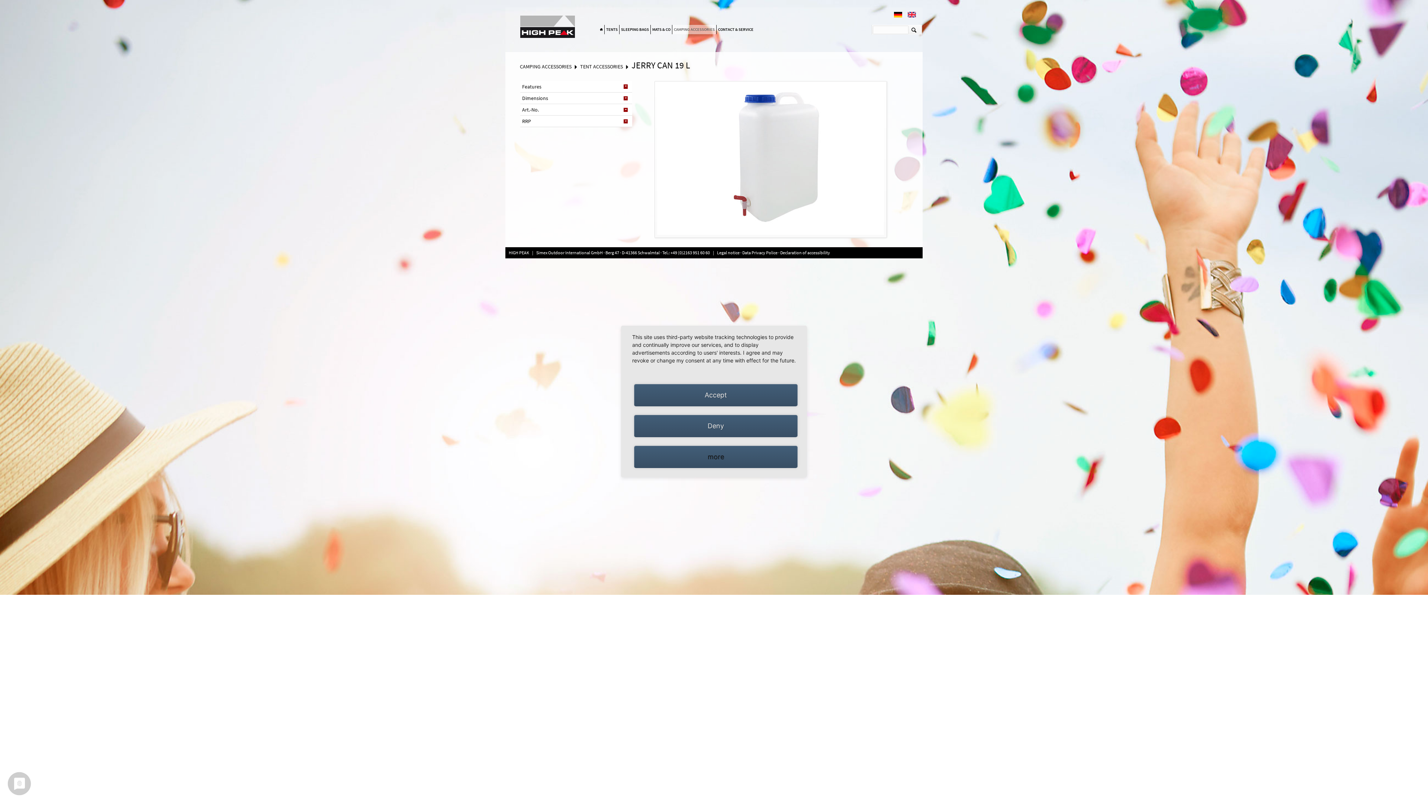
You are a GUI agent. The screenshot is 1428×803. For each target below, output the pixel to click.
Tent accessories (601, 66)
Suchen (914, 30)
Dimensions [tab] (535, 98)
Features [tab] (531, 86)
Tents (612, 29)
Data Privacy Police (760, 252)
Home (601, 30)
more (716, 457)
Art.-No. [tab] (530, 109)
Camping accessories (694, 29)
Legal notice (728, 252)
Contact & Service (735, 29)
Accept (716, 395)
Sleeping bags (635, 29)
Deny (716, 426)
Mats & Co (661, 29)
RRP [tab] (526, 121)
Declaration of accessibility (805, 252)
